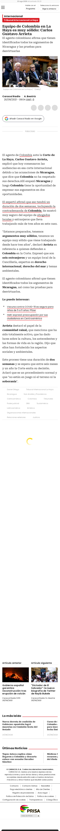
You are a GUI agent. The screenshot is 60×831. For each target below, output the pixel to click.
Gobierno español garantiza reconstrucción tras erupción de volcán (14, 689)
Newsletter (45, 786)
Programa (30, 9)
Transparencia (36, 800)
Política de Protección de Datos (20, 796)
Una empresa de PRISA (30, 809)
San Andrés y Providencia (35, 394)
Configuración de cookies (14, 800)
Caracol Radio (14, 7)
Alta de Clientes (43, 789)
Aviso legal (42, 793)
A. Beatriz (30, 96)
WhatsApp (55, 108)
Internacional (13, 16)
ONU (28, 403)
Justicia (36, 417)
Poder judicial (13, 403)
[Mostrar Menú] (3, 7)
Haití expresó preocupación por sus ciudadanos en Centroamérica (27, 316)
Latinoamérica (13, 408)
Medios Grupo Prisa (30, 816)
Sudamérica (42, 403)
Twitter (41, 108)
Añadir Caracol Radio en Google (25, 118)
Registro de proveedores (23, 793)
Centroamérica (14, 399)
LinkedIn (48, 108)
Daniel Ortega (13, 389)
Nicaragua (12, 394)
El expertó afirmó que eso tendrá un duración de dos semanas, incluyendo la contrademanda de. (28, 206)
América (31, 408)
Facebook (34, 108)
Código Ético (52, 800)
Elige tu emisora (49, 9)
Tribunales (48, 399)
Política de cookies (45, 796)
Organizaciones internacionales (21, 412)
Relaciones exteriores (16, 417)
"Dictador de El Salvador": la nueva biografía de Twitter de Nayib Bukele (43, 689)
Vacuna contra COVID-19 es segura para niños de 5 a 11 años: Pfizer (30, 308)
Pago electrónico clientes (21, 789)
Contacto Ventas (29, 786)
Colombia (25, 154)
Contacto (14, 786)
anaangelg (37, 96)
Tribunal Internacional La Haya (39, 389)
